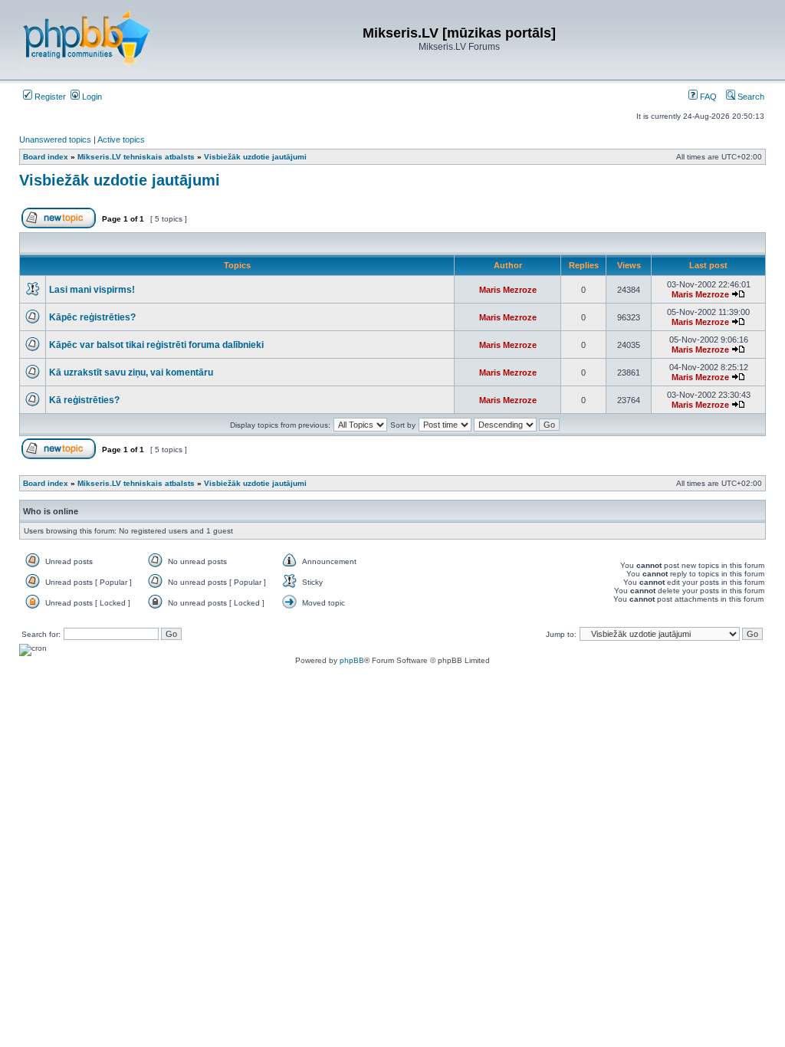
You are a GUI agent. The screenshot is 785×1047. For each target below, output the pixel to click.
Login (91, 96)
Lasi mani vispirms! (92, 289)
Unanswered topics (55, 139)
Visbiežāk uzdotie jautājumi (119, 180)
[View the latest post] (738, 294)
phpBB (352, 660)
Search (749, 96)
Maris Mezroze (508, 289)
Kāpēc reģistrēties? (92, 317)
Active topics (121, 139)
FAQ (707, 96)
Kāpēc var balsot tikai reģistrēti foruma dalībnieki (156, 345)
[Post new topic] (58, 226)
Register (49, 96)
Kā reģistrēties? (84, 400)
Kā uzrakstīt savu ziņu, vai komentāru (131, 372)
